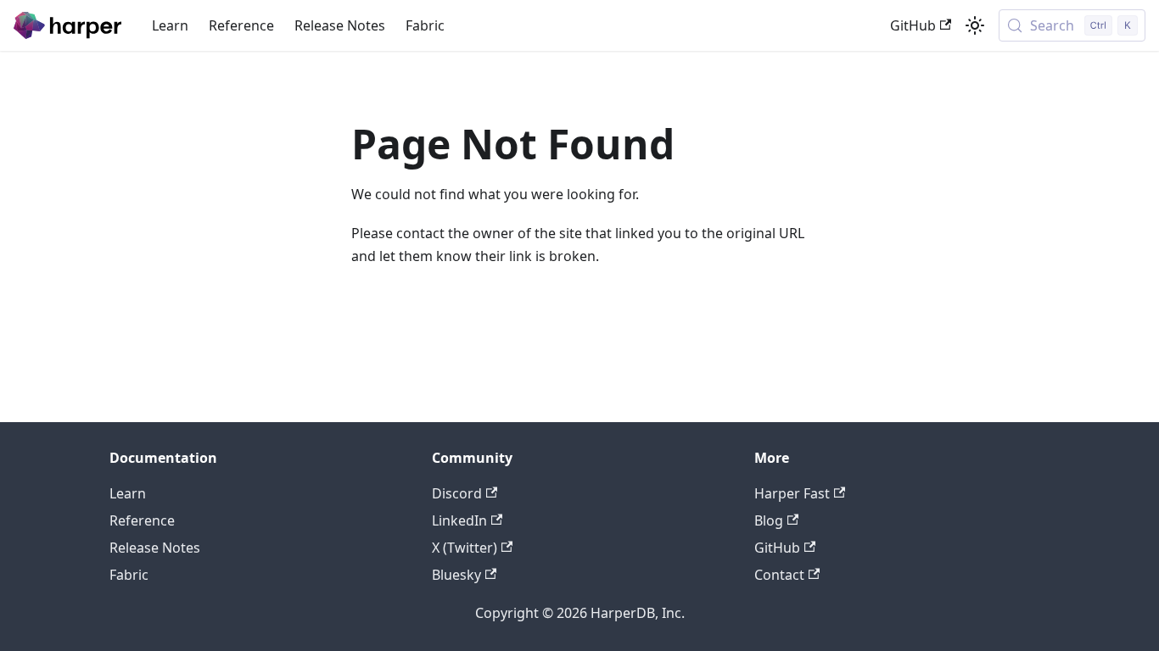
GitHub (913, 25)
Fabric (425, 25)
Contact (779, 574)
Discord (457, 493)
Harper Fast (792, 493)
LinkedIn (459, 520)
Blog (768, 520)
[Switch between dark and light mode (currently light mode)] (974, 25)
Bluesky (456, 574)
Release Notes (339, 25)
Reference (241, 25)
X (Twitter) (464, 547)
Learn (170, 25)
